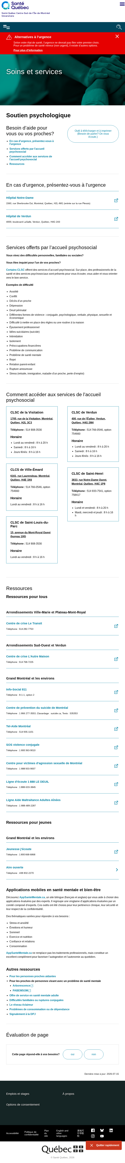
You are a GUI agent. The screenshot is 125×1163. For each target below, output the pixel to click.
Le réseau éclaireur (21, 1004)
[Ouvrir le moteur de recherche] (119, 27)
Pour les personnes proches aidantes (32, 976)
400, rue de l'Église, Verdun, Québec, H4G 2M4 (89, 420)
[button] (121, 4)
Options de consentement (23, 1104)
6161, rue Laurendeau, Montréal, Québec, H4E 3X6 (30, 478)
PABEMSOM (20, 990)
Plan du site (46, 1133)
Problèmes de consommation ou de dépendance (39, 1009)
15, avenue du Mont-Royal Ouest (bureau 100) (30, 534)
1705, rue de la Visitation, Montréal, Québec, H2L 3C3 (31, 420)
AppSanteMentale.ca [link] (32, 897)
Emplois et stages (17, 1093)
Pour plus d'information (28, 50)
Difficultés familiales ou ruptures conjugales (36, 1000)
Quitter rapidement (107, 1145)
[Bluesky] (102, 1130)
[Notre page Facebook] (93, 1130)
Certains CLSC (15, 269)
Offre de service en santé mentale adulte (34, 995)
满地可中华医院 (80, 1133)
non (94, 1054)
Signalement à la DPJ (22, 1014)
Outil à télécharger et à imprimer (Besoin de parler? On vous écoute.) (93, 133)
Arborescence (21, 985)
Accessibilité (12, 1133)
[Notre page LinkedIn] (111, 1130)
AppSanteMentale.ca (19, 953)
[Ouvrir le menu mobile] (6, 27)
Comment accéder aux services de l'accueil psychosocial (30, 158)
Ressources (16, 164)
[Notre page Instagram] (93, 1136)
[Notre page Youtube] (102, 1136)
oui (72, 1054)
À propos (68, 1093)
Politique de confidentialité (31, 1133)
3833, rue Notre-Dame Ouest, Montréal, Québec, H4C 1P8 (89, 481)
